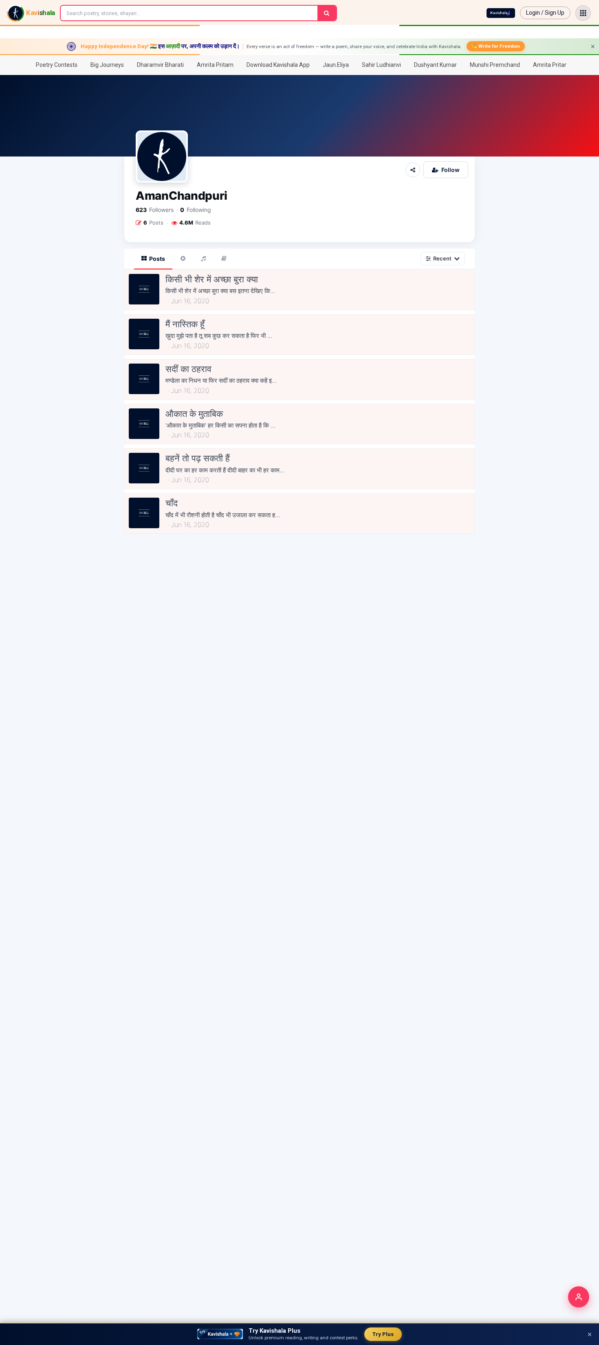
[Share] (412, 170)
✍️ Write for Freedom (495, 46)
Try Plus (383, 1334)
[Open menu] (583, 13)
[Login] (578, 1297)
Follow (450, 169)
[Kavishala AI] (501, 13)
